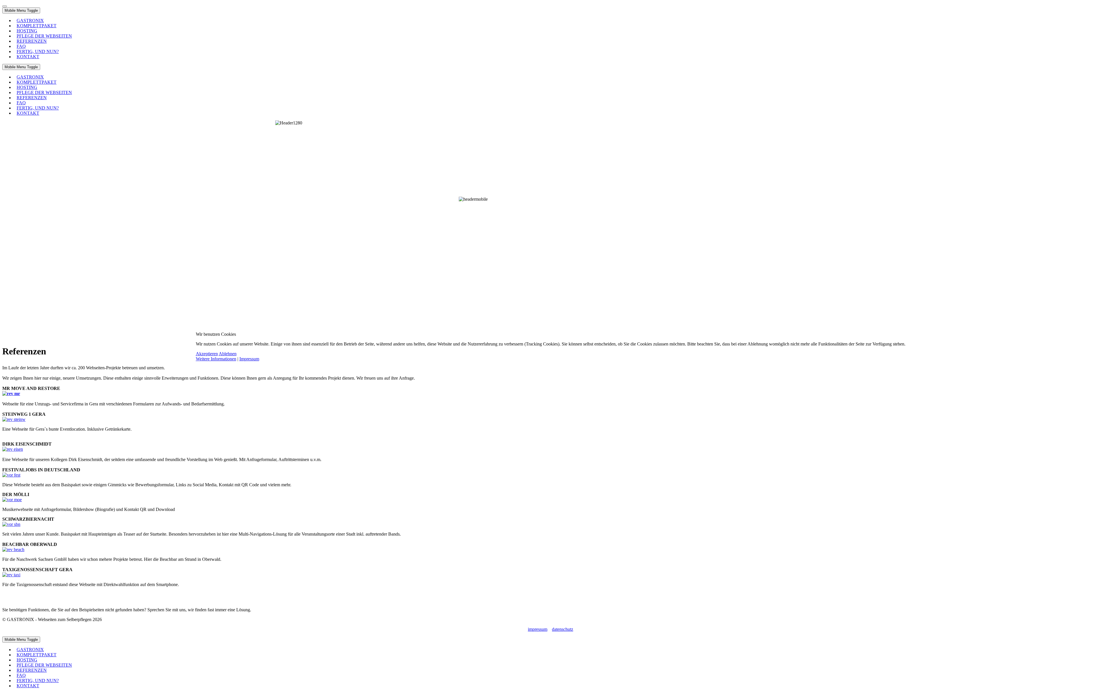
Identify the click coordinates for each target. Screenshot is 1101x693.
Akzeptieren (207, 353)
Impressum (249, 358)
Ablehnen (228, 353)
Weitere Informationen (216, 358)
